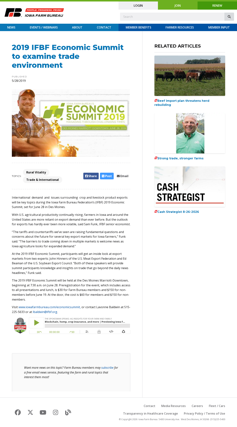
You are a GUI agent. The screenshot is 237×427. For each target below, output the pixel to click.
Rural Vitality (36, 172)
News (11, 27)
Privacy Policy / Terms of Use (204, 413)
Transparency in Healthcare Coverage (150, 413)
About (77, 27)
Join (178, 6)
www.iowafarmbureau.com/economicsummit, (50, 307)
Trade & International (42, 180)
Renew (217, 6)
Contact (104, 27)
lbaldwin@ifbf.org (45, 312)
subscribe (107, 368)
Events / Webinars (44, 27)
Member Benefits (138, 27)
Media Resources (173, 406)
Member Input (219, 27)
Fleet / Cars (217, 406)
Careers (197, 406)
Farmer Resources (180, 27)
